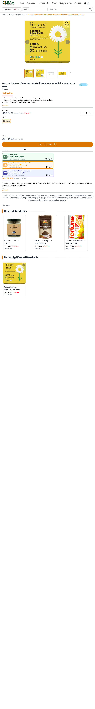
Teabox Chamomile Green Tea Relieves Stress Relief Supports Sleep (56, 15)
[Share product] (67, 22)
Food (21, 3)
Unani (54, 3)
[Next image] (68, 42)
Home (4, 15)
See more (5, 105)
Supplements (66, 3)
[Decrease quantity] (83, 113)
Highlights (7, 93)
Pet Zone (78, 3)
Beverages (20, 15)
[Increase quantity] (90, 113)
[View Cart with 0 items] (85, 3)
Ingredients (20, 178)
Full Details (7, 178)
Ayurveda (31, 3)
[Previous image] (27, 42)
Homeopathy (43, 3)
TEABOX (5, 89)
